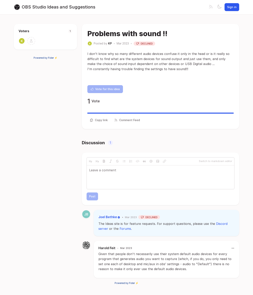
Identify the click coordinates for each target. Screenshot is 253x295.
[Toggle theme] (219, 7)
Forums (125, 229)
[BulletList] (124, 161)
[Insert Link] (164, 161)
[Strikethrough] (117, 161)
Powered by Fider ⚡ (45, 57)
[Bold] (104, 161)
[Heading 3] (97, 161)
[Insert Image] (158, 161)
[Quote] (144, 161)
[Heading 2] (90, 161)
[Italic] (111, 161)
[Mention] (151, 161)
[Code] (138, 161)
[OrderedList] (131, 161)
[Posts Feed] (210, 7)
